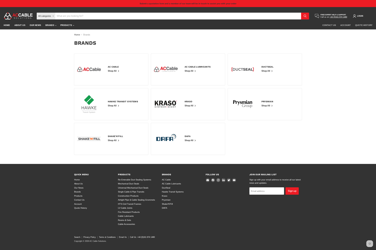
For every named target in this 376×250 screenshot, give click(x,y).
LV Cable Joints (125, 208)
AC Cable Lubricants (171, 183)
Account (345, 25)
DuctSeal (166, 188)
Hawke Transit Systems (173, 192)
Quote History (363, 25)
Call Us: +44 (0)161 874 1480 (142, 237)
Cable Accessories (126, 224)
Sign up (292, 190)
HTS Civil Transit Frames (129, 204)
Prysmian (166, 200)
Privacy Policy (89, 237)
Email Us (123, 237)
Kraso (164, 196)
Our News (35, 25)
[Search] (305, 16)
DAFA (164, 208)
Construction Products (128, 196)
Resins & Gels (124, 220)
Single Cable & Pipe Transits (131, 192)
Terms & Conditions (107, 237)
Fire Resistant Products (129, 212)
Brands (50, 25)
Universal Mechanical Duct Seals (133, 188)
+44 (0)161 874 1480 (338, 17)
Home (7, 25)
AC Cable (166, 179)
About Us (19, 25)
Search (77, 237)
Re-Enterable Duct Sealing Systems (134, 179)
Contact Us (329, 25)
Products (66, 25)
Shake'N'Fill (167, 204)
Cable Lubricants (126, 216)
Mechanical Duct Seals (128, 183)
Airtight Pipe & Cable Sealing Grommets (136, 200)
